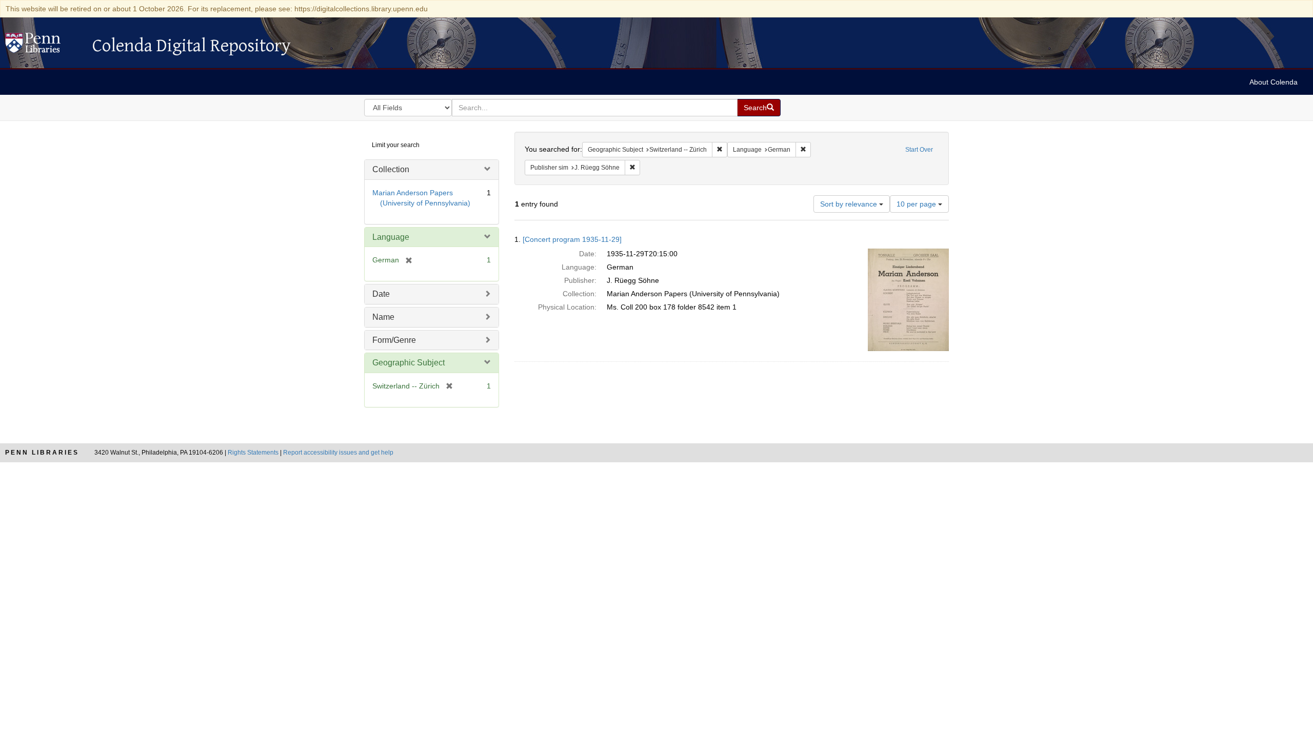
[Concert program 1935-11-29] (572, 239)
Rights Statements (253, 452)
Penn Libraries (42, 452)
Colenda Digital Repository (43, 45)
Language (390, 237)
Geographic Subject (408, 362)
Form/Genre (394, 340)
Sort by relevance (849, 204)
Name (383, 317)
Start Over (919, 149)
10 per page (917, 204)
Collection (390, 169)
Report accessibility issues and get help (338, 452)
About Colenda (1273, 82)
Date (381, 294)
